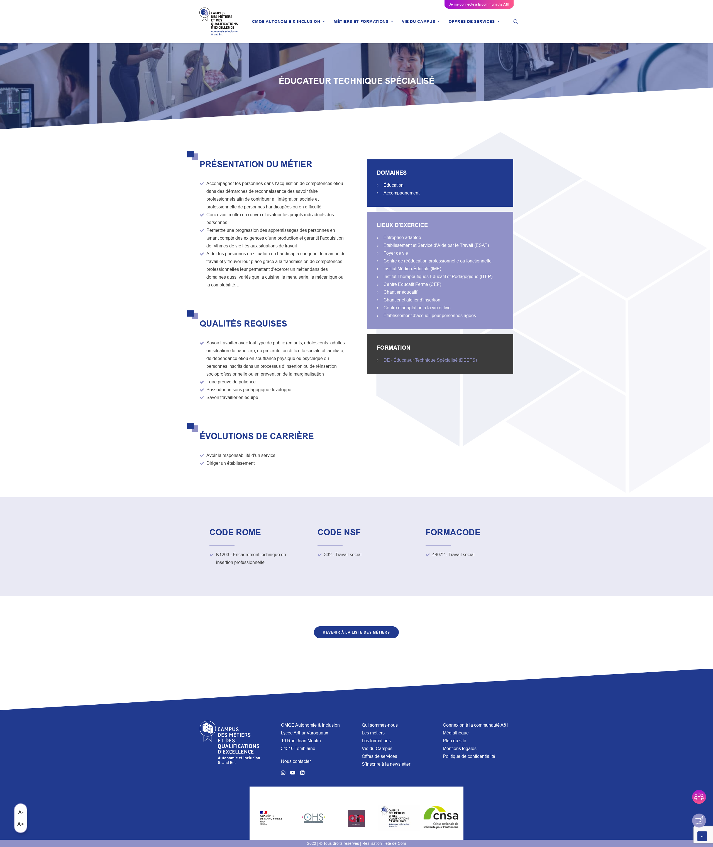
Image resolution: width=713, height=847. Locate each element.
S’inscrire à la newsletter (386, 763)
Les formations (376, 740)
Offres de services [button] (472, 21)
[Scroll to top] (702, 835)
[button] (515, 21)
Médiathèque (456, 732)
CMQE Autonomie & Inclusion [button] (286, 21)
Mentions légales (460, 748)
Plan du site (454, 740)
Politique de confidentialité (469, 756)
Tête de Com (394, 843)
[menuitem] (288, 21)
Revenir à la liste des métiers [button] (356, 632)
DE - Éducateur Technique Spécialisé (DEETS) (430, 359)
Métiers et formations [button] (361, 21)
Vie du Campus (377, 748)
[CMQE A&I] (218, 21)
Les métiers (373, 732)
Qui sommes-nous (380, 724)
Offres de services (379, 756)
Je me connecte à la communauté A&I (479, 4)
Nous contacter (296, 761)
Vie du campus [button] (418, 21)
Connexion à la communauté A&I (475, 724)
